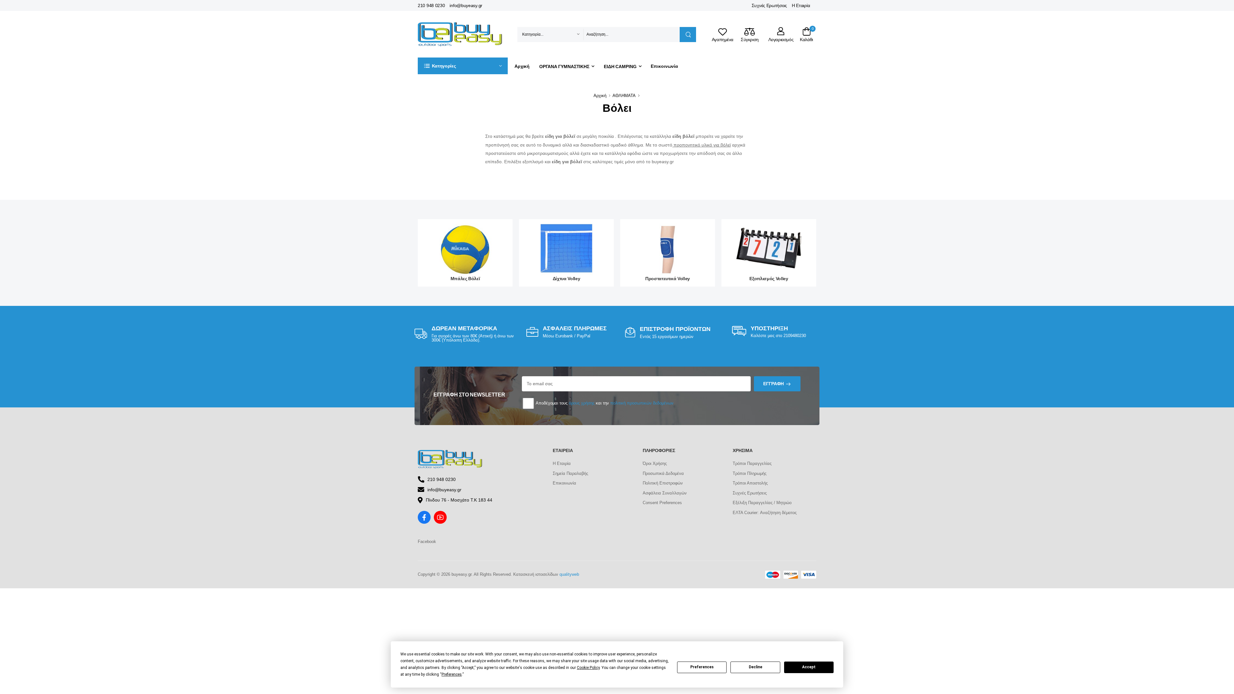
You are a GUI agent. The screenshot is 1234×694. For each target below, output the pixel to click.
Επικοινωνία (664, 66)
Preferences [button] (452, 674)
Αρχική (522, 66)
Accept (809, 667)
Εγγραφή (773, 383)
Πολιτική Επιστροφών (663, 483)
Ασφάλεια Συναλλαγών (665, 493)
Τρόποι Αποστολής (750, 483)
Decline (755, 667)
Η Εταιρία (801, 5)
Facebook (427, 541)
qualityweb (569, 574)
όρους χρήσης (582, 403)
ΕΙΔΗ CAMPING (620, 66)
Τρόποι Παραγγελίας (752, 463)
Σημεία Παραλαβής (570, 473)
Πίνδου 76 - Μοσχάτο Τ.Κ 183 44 (459, 500)
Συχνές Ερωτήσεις (769, 5)
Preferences (702, 667)
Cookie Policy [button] (588, 667)
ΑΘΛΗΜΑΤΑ (624, 95)
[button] (463, 66)
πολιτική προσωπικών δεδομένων (642, 403)
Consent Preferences (662, 502)
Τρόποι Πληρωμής (749, 473)
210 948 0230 (431, 5)
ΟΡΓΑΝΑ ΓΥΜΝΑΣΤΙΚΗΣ (564, 66)
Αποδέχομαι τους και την (604, 403)
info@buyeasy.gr (466, 5)
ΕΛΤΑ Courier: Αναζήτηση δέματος (765, 512)
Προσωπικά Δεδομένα (663, 473)
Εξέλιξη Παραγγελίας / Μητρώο (762, 502)
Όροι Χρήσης (655, 463)
